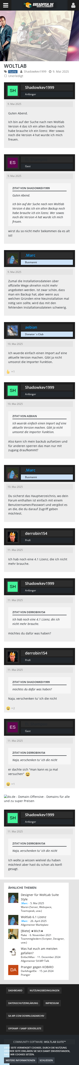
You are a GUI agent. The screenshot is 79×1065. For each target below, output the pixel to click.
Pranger (25, 975)
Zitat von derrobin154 (28, 612)
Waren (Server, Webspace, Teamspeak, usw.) (36, 909)
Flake (24, 935)
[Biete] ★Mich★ (32, 931)
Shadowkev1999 (35, 71)
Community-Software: (39, 1042)
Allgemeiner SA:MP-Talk (35, 961)
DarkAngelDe (29, 971)
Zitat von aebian (24, 416)
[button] (5, 5)
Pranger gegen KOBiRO (37, 967)
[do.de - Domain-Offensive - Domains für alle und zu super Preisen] (39, 799)
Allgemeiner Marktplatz (34, 925)
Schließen (46, 1060)
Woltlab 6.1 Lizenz (33, 917)
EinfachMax (28, 957)
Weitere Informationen (20, 1060)
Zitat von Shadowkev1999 (31, 188)
